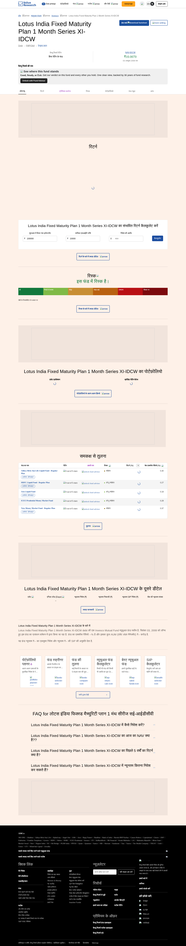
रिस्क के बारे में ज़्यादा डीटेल (89, 309)
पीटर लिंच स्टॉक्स (23, 915)
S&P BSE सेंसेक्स (24, 921)
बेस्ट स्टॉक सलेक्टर (75, 890)
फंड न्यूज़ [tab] (132, 91)
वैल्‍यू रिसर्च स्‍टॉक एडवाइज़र (103, 928)
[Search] (142, 3)
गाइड (116, 890)
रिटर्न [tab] (42, 91)
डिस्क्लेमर (86, 943)
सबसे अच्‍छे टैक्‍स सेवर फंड (26, 898)
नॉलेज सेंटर (97, 890)
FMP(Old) (30, 46)
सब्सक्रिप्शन (22, 881)
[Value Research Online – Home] (27, 4)
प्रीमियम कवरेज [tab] (65, 91)
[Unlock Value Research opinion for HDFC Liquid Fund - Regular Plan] (91, 483)
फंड (74, 4)
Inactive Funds (75, 902)
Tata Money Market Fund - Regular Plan (38, 508)
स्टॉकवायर (50, 899)
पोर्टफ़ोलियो (64, 4)
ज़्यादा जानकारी (88, 610)
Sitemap (95, 943)
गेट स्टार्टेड (50, 884)
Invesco (55, 16)
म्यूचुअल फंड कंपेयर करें (76, 881)
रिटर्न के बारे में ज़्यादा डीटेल (89, 257)
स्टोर (116, 895)
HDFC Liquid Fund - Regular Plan (35, 482)
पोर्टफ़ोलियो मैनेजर (74, 874)
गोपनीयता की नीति (74, 943)
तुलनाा (88, 526)
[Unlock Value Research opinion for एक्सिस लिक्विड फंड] (91, 492)
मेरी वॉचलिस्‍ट (23, 876)
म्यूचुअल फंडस (36, 16)
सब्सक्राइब (128, 4)
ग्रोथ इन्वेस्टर (51, 887)
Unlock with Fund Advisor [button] (33, 81)
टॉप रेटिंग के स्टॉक (24, 909)
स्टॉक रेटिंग (118, 905)
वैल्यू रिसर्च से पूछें (99, 895)
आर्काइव (50, 871)
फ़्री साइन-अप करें (126, 872)
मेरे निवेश (21, 871)
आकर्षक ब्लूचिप (23, 912)
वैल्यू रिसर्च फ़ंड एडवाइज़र (102, 923)
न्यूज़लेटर (96, 900)
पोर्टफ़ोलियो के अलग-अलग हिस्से (89, 393)
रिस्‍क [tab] (88, 91)
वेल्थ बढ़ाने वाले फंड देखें (26, 892)
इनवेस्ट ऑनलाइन (28, 477)
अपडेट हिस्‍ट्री (119, 900)
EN (148, 4)
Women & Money (54, 881)
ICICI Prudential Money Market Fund (37, 501)
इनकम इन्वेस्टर (52, 890)
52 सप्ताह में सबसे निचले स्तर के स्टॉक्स (31, 918)
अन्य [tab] (152, 91)
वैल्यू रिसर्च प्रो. (98, 933)
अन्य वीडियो (51, 877)
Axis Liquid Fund (28, 492)
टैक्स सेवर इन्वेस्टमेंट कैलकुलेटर (79, 893)
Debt (20, 46)
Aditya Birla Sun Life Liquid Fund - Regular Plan (39, 472)
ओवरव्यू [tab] (22, 91)
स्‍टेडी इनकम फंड (23, 895)
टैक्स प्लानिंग (51, 893)
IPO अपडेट (51, 896)
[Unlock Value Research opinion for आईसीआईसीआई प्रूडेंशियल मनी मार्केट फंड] (91, 501)
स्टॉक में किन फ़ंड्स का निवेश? (78, 896)
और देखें (107, 4)
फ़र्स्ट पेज (50, 902)
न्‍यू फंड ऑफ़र (73, 887)
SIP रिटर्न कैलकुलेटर (76, 884)
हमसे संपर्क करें (144, 889)
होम (19, 16)
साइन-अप (162, 4)
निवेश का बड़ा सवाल (53, 874)
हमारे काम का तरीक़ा (100, 905)
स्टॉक (90, 4)
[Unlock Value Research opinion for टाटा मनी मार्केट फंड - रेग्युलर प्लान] (91, 509)
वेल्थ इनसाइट (51, 4)
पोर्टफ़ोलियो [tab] (109, 91)
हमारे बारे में (143, 878)
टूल (70, 871)
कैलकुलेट (157, 238)
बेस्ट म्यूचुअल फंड (74, 877)
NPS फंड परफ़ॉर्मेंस (75, 899)
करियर (141, 884)
